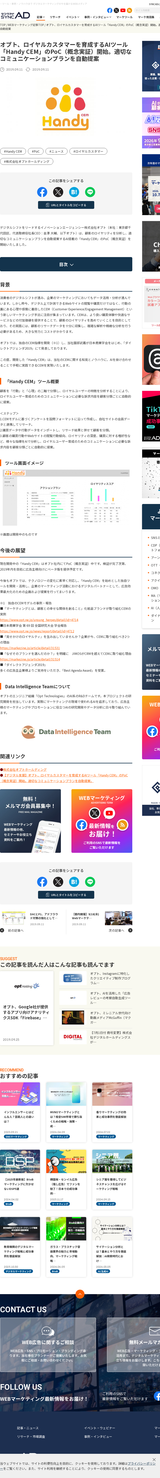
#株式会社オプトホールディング (26, 161)
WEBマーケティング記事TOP (26, 25)
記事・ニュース (28, 1427)
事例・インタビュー (96, 17)
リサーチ (55, 17)
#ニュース (56, 151)
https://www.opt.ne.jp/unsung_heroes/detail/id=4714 (39, 619)
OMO (154, 588)
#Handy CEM (13, 151)
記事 (39, 17)
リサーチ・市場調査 (31, 1436)
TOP (3, 25)
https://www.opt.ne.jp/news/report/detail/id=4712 (37, 631)
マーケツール (124, 17)
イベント (71, 17)
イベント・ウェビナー (99, 1427)
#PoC (36, 151)
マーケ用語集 (146, 17)
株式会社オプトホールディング (25, 769)
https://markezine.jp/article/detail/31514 (30, 659)
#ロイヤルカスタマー (88, 151)
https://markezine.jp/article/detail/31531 (30, 648)
